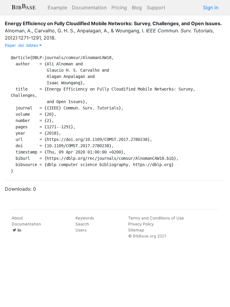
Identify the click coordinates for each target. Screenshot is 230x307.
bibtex (32, 45)
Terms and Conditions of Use (156, 218)
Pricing (119, 7)
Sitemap (136, 230)
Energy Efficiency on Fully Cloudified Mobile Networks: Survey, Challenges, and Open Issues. (113, 23)
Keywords (84, 218)
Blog (137, 7)
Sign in (210, 7)
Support (156, 7)
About (17, 218)
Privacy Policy (141, 224)
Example (57, 7)
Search (82, 224)
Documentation (89, 7)
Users (81, 230)
